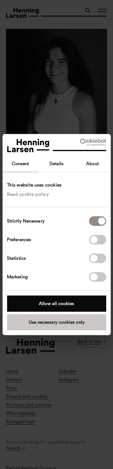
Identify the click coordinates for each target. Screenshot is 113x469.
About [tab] (92, 163)
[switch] (97, 239)
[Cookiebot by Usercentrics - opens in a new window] (80, 142)
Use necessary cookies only (57, 322)
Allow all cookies (56, 303)
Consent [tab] (20, 163)
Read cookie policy (28, 194)
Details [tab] (56, 163)
